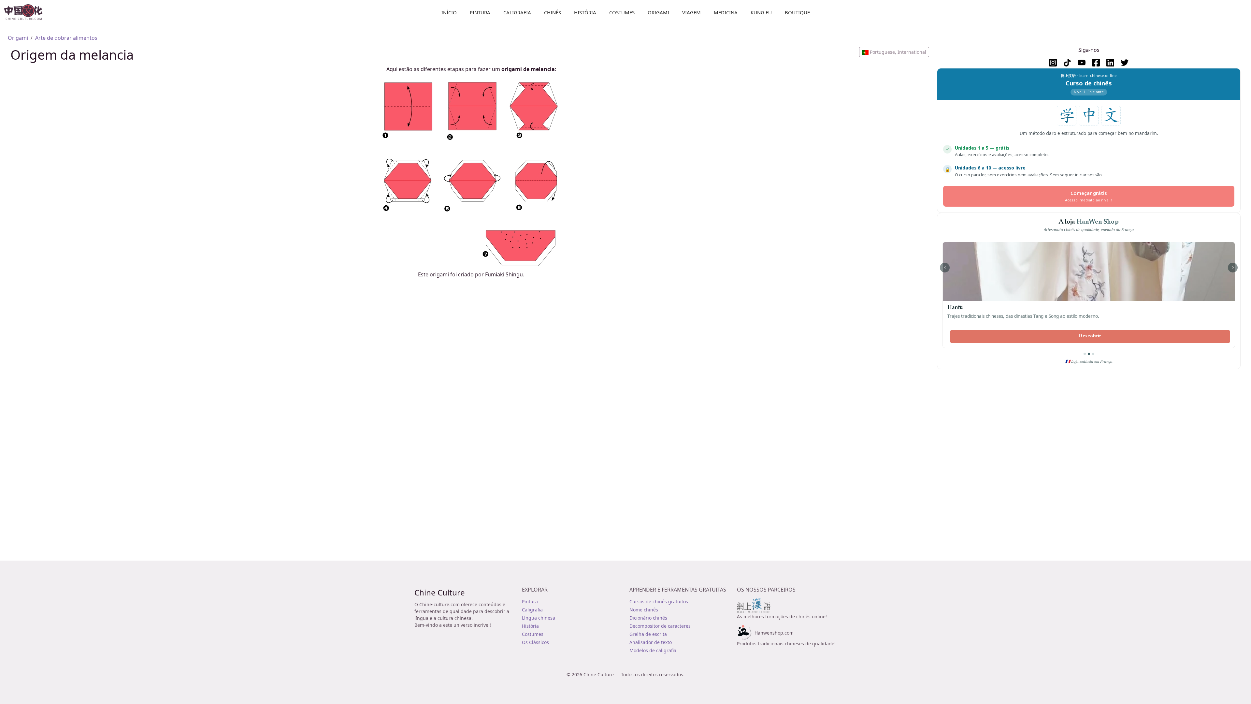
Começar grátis (1089, 196)
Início (449, 12)
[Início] (26, 12)
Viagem (691, 12)
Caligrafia (517, 12)
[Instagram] (1052, 62)
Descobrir (1090, 336)
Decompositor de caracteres (660, 626)
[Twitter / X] (1124, 62)
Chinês (552, 12)
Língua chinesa (538, 618)
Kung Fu (761, 12)
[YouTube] (1081, 62)
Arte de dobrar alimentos (66, 37)
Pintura (480, 12)
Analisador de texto (650, 642)
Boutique (797, 12)
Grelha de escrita (648, 634)
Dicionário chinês (648, 618)
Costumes (622, 12)
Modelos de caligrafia (652, 650)
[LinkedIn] (1110, 62)
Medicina (726, 12)
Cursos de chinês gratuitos (658, 601)
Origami (658, 12)
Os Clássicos (535, 642)
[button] (894, 52)
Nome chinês (643, 610)
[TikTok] (1067, 62)
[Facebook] (1095, 62)
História (585, 12)
